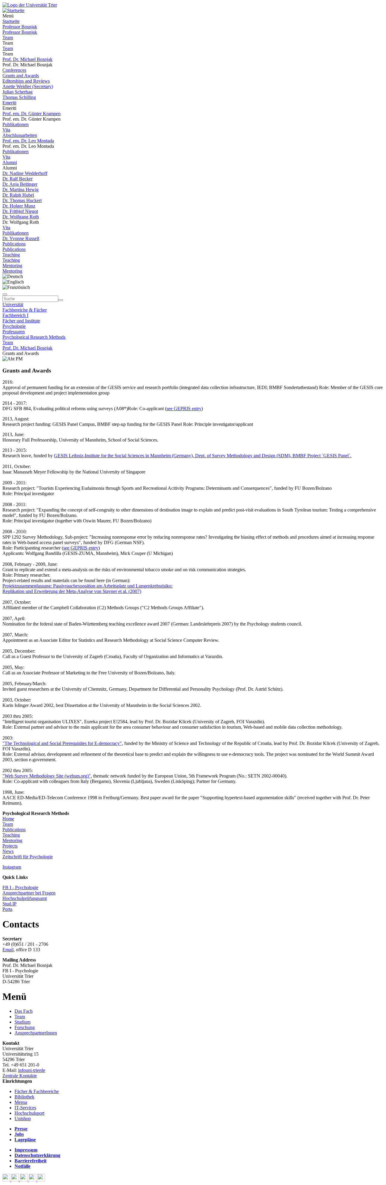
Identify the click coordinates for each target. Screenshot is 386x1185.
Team (7, 37)
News (8, 851)
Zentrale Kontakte (19, 1075)
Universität (12, 304)
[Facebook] (6, 1179)
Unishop (22, 1118)
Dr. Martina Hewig (20, 189)
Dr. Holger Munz (18, 205)
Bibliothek (24, 1096)
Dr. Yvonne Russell (20, 238)
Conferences (14, 70)
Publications (14, 243)
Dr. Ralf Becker (17, 178)
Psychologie (14, 326)
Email (8, 949)
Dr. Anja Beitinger (19, 184)
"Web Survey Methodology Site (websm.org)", (47, 775)
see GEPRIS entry (183, 408)
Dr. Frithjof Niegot (20, 211)
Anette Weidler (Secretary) (27, 86)
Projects (9, 845)
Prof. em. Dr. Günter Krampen (31, 113)
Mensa (20, 1102)
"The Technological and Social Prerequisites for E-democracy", (62, 743)
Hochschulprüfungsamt (24, 898)
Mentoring (12, 265)
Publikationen (15, 124)
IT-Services (25, 1107)
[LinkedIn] (41, 1179)
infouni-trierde (31, 1070)
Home (8, 818)
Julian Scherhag (17, 91)
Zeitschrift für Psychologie (27, 856)
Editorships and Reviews (26, 81)
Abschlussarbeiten (19, 135)
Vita (6, 129)
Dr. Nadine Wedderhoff (24, 173)
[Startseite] (29, 5)
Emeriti (9, 102)
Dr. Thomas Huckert (22, 200)
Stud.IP (9, 903)
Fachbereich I (15, 315)
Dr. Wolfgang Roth (20, 216)
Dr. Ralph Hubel (18, 195)
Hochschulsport (29, 1113)
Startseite (11, 21)
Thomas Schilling (19, 97)
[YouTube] (24, 1179)
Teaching (11, 254)
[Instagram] (33, 1179)
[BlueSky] (15, 1179)
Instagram (11, 867)
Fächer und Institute (21, 320)
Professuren (13, 331)
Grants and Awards (20, 75)
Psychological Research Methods (33, 337)
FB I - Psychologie (20, 887)
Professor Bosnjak (19, 26)
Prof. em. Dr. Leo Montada (28, 140)
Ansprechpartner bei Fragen (28, 892)
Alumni (9, 162)
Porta (7, 909)
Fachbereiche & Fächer (24, 309)
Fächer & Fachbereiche (36, 1091)
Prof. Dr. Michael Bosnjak (27, 59)
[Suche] (4, 294)
